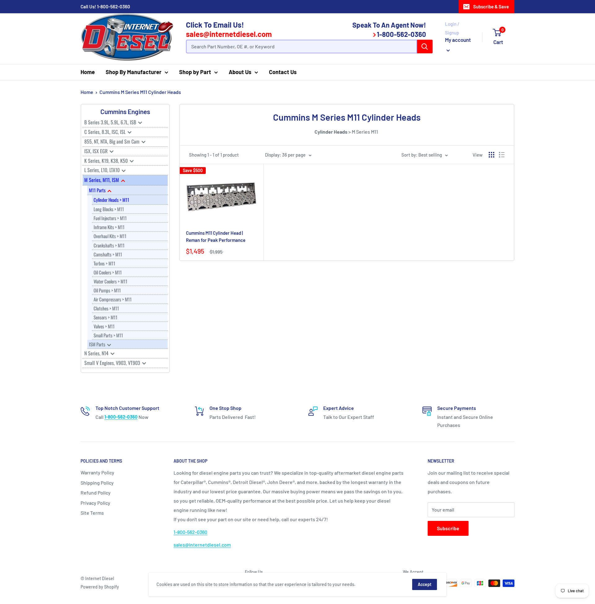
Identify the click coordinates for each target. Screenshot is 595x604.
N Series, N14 (97, 353)
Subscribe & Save (491, 6)
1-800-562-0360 (113, 6)
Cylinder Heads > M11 (111, 199)
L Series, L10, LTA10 (102, 170)
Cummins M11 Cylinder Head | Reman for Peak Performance (215, 236)
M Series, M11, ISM (102, 180)
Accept (424, 584)
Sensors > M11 (105, 317)
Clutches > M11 (106, 308)
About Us (240, 72)
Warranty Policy (97, 472)
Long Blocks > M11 (109, 209)
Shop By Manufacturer (133, 72)
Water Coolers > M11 (110, 281)
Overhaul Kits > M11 (110, 236)
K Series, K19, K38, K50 (106, 160)
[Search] (425, 46)
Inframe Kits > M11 (109, 227)
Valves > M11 (104, 326)
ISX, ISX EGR (96, 151)
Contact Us (283, 72)
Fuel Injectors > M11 (110, 218)
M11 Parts (98, 190)
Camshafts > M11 (108, 254)
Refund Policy (96, 492)
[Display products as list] (502, 155)
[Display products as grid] (491, 155)
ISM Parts (97, 344)
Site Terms (92, 513)
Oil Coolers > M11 (108, 272)
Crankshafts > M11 (109, 245)
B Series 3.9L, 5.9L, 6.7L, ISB (110, 122)
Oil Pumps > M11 (107, 290)
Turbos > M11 (104, 263)
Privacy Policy (95, 503)
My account (458, 40)
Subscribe (448, 528)
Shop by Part (195, 72)
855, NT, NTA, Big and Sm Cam (112, 141)
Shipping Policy (97, 483)
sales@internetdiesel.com (229, 33)
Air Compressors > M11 (113, 299)
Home (88, 72)
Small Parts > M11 (108, 335)
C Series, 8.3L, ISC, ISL (105, 131)
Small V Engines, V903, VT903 (112, 362)
